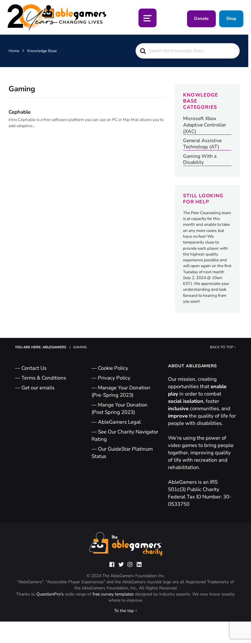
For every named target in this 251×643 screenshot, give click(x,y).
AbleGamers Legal (119, 422)
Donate (201, 18)
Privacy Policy (114, 377)
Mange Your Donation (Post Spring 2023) (120, 408)
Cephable (20, 111)
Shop (231, 18)
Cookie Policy (113, 368)
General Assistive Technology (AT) (202, 144)
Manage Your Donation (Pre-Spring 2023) (121, 391)
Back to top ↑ (223, 347)
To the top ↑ (125, 611)
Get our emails (37, 387)
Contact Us (34, 368)
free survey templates (113, 594)
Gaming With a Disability (199, 159)
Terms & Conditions (43, 377)
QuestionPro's (50, 594)
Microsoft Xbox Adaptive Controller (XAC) (204, 124)
